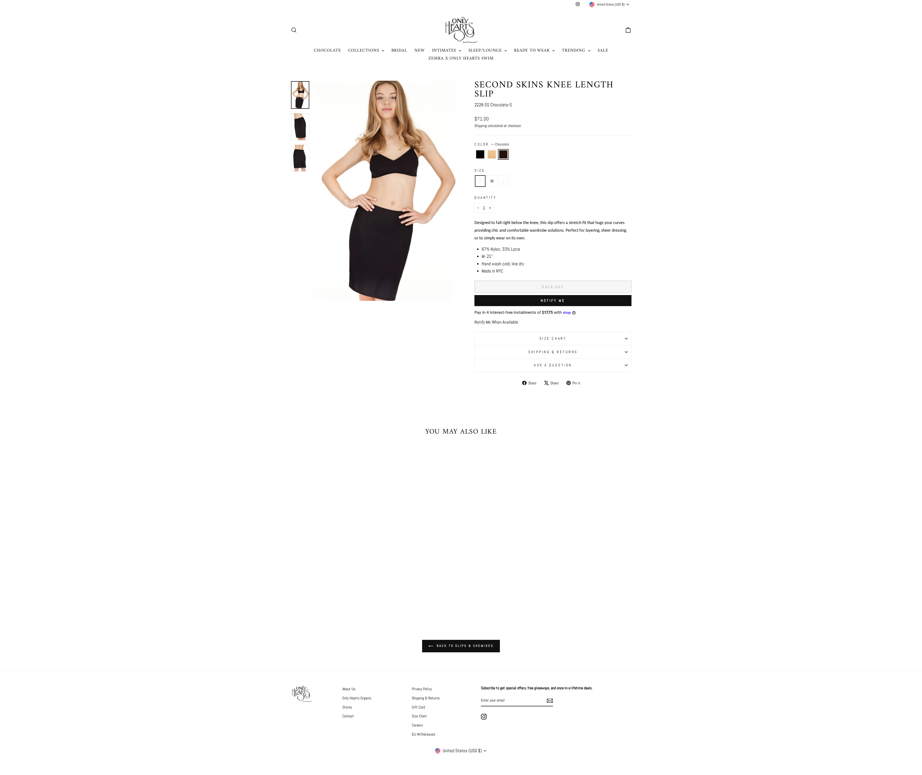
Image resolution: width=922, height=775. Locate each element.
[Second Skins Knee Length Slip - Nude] (331, 591)
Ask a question (553, 365)
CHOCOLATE (327, 50)
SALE (603, 50)
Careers (417, 725)
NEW (419, 50)
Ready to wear (532, 50)
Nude (492, 154)
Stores (347, 707)
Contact (348, 716)
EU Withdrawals (423, 734)
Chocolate (503, 154)
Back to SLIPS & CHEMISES (464, 646)
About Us (348, 688)
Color (491, 144)
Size (479, 170)
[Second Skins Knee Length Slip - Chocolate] (337, 591)
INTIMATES (445, 50)
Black (480, 154)
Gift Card (418, 707)
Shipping (480, 125)
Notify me (553, 300)
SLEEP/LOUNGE (485, 50)
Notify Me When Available (496, 322)
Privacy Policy (422, 688)
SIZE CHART (553, 338)
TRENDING (574, 50)
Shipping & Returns (553, 352)
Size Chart (419, 716)
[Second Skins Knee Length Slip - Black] (324, 591)
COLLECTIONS (364, 50)
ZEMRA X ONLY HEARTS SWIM (461, 58)
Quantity (485, 197)
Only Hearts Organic (356, 698)
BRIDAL (399, 50)
